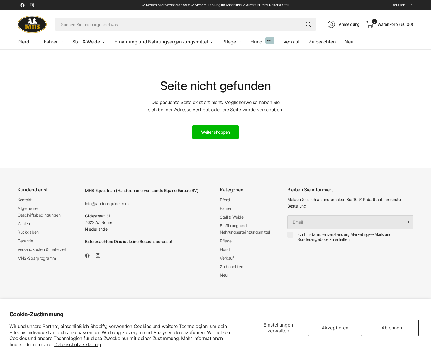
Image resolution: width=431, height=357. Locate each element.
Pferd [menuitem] (23, 42)
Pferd (225, 199)
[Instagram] (31, 5)
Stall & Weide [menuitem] (86, 42)
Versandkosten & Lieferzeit (42, 249)
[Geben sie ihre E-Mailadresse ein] (407, 222)
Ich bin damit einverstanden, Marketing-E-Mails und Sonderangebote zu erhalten (344, 237)
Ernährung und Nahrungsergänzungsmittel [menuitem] (161, 42)
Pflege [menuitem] (229, 42)
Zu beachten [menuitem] (322, 42)
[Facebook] (22, 5)
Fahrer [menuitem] (50, 42)
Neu (224, 275)
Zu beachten (231, 266)
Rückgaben (28, 231)
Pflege (226, 240)
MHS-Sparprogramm (37, 258)
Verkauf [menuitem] (291, 42)
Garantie (25, 240)
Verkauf (227, 258)
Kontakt (25, 199)
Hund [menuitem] (256, 42)
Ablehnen (391, 328)
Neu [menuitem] (349, 42)
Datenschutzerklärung (77, 344)
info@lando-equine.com (106, 203)
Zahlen (24, 223)
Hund (225, 249)
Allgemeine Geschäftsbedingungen (39, 211)
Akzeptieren (335, 328)
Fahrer (226, 208)
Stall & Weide (232, 217)
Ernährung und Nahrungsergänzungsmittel (245, 228)
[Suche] (308, 24)
